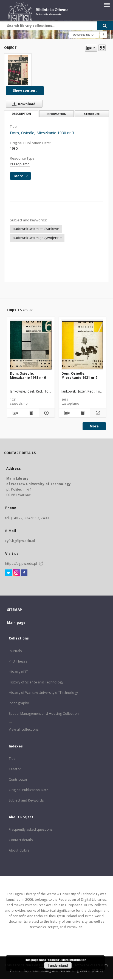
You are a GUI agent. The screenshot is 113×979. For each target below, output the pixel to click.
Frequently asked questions (30, 829)
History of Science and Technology (36, 682)
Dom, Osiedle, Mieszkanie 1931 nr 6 (28, 375)
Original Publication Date (28, 790)
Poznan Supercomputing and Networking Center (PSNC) (56, 970)
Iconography (19, 703)
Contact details (21, 840)
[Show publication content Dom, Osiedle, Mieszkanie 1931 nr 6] (31, 412)
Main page (16, 622)
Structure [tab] (92, 114)
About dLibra (19, 850)
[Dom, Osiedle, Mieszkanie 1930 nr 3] (18, 70)
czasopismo (20, 164)
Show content (25, 90)
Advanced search (84, 35)
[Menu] (107, 4)
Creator (15, 769)
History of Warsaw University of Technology (43, 692)
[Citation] (102, 47)
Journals (15, 651)
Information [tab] (56, 114)
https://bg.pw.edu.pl (21, 563)
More (94, 426)
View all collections (23, 729)
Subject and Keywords (26, 800)
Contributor (18, 779)
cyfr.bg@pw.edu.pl (20, 540)
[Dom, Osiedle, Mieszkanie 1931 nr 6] (31, 345)
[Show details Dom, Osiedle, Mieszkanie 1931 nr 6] (46, 412)
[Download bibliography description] (15, 412)
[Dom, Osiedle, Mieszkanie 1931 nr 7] (82, 345)
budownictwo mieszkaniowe (36, 228)
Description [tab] (21, 114)
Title (12, 758)
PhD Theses (18, 661)
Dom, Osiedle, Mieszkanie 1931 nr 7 (79, 375)
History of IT (18, 671)
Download (26, 104)
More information (73, 960)
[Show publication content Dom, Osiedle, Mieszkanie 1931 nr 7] (82, 412)
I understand (58, 965)
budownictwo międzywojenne (37, 237)
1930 (14, 148)
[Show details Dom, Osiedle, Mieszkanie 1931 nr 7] (97, 412)
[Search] (105, 25)
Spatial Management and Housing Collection (44, 713)
